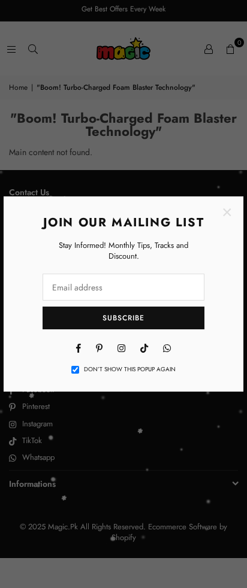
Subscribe (123, 318)
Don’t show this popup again (130, 369)
